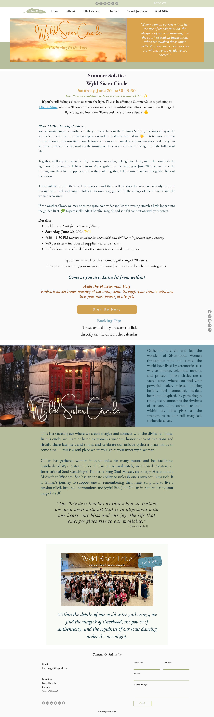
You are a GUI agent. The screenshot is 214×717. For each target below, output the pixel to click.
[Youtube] (108, 3)
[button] (114, 11)
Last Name (167, 663)
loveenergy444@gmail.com (55, 668)
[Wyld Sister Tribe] (116, 3)
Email (136, 674)
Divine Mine (48, 107)
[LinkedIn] (105, 3)
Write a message (140, 685)
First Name (138, 663)
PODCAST (160, 3)
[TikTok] (112, 3)
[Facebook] (97, 3)
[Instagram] (101, 3)
